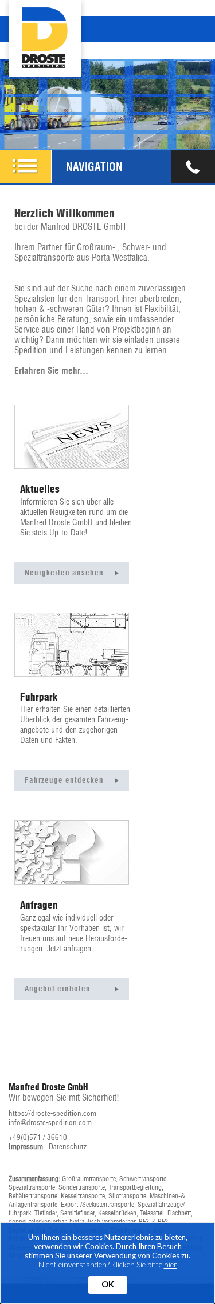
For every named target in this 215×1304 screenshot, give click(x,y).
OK (107, 1284)
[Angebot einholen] (71, 851)
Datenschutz (68, 1146)
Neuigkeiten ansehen (64, 573)
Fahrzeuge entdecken (64, 780)
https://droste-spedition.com (52, 1113)
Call (193, 166)
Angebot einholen (58, 989)
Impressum (26, 1146)
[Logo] (45, 18)
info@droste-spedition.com (50, 1122)
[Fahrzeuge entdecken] (71, 643)
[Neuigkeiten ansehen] (71, 435)
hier (170, 1264)
